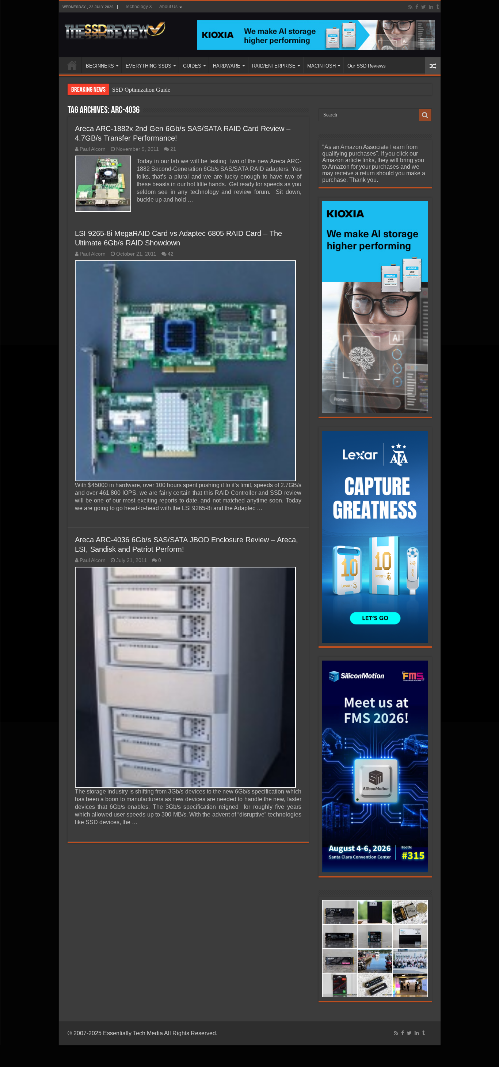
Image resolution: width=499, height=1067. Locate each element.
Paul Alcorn (93, 149)
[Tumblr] (437, 7)
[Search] (425, 115)
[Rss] (410, 7)
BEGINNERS (100, 66)
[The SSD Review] (114, 28)
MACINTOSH (321, 66)
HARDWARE (226, 66)
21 (173, 149)
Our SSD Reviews (366, 66)
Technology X (138, 6)
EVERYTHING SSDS (148, 66)
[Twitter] (423, 7)
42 (171, 254)
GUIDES (192, 66)
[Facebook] (417, 7)
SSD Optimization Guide (141, 90)
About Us (168, 6)
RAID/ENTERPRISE (274, 66)
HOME (71, 65)
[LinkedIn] (431, 7)
